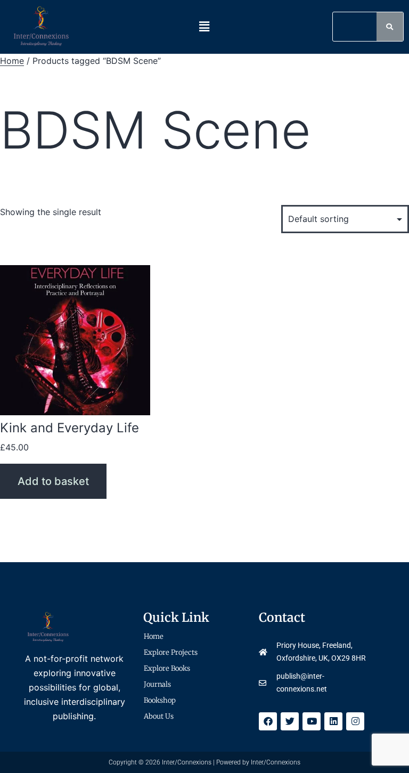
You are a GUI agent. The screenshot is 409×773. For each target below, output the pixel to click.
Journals (157, 684)
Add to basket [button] (53, 481)
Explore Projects (171, 652)
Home (12, 60)
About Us (159, 716)
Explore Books (167, 668)
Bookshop (160, 700)
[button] (204, 27)
